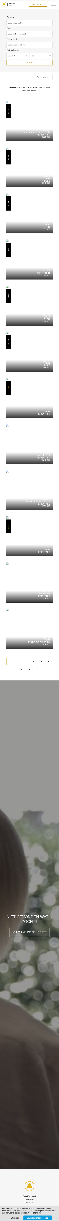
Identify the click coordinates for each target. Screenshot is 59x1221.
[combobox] (29, 45)
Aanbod (11, 17)
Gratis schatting (38, 4)
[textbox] (29, 45)
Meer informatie (35, 1213)
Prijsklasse (13, 50)
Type (9, 28)
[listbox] (29, 23)
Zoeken (29, 62)
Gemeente (13, 39)
